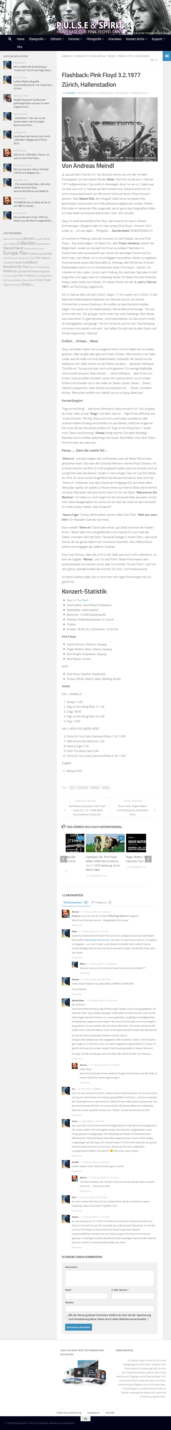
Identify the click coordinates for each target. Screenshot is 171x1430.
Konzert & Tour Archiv (90, 56)
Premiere (33, 271)
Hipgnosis (46, 258)
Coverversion (43, 244)
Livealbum (30, 262)
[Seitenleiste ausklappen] (167, 56)
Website (69, 1302)
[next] (148, 859)
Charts (5, 244)
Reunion (37, 275)
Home (20, 39)
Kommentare (77, 902)
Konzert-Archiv (135, 39)
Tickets (18, 284)
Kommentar (71, 1267)
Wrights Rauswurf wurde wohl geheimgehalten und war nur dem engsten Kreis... (31, 103)
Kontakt (110, 1413)
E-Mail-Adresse (120, 1290)
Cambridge (38, 239)
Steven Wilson (29, 280)
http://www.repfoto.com (97, 940)
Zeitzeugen (142, 56)
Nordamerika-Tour (16, 266)
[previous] (63, 859)
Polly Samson (20, 271)
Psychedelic (8, 275)
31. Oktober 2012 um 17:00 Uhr (105, 1065)
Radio (15, 275)
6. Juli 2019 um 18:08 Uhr (90, 1088)
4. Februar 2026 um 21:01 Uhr (96, 1217)
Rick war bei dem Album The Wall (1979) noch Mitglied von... (31, 171)
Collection (26, 242)
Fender (48, 253)
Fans (41, 253)
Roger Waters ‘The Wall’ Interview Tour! (140, 859)
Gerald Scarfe (24, 258)
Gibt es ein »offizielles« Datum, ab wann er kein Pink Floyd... (31, 156)
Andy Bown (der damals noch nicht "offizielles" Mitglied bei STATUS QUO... (32, 139)
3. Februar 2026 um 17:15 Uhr (105, 1177)
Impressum (93, 1413)
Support (157, 39)
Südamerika (8, 284)
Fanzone (73, 39)
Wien (32, 285)
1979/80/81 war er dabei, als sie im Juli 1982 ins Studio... (32, 204)
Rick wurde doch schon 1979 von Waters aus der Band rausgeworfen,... (33, 218)
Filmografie (94, 39)
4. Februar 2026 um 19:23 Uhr (93, 1197)
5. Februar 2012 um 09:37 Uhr (97, 979)
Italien (18, 262)
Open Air (33, 267)
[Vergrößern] (153, 101)
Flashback (95, 787)
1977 (72, 787)
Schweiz (105, 787)
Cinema (13, 244)
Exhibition (34, 254)
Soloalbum (17, 280)
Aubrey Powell (9, 238)
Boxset (28, 238)
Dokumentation (30, 248)
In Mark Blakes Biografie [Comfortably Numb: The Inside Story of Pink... (33, 84)
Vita (19, 47)
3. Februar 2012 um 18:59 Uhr (103, 963)
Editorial (56, 39)
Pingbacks (103, 902)
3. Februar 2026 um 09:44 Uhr (96, 1162)
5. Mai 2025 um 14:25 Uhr (93, 1121)
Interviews (114, 39)
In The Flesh (80, 600)
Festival (7, 258)
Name (69, 1290)
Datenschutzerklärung (69, 1413)
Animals (67, 56)
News (112, 56)
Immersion (9, 262)
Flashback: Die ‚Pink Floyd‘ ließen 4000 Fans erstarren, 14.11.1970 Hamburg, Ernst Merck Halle (103, 863)
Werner (71, 93)
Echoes (41, 248)
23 (82, 837)
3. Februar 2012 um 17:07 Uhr (95, 931)
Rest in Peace (25, 275)
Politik (7, 271)
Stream (39, 280)
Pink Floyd (125, 56)
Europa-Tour (83, 787)
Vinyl (25, 284)
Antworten (77, 925)
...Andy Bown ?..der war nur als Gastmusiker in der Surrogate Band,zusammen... (29, 121)
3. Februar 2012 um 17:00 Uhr (97, 911)
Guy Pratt (35, 258)
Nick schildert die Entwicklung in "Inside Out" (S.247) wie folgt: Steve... (33, 68)
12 (156, 60)
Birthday (19, 238)
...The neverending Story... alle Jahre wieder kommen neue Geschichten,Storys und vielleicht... (32, 187)
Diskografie (36, 39)
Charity (46, 239)
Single (9, 280)
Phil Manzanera (43, 267)
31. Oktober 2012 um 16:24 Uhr (102, 1000)
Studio (47, 280)
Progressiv (45, 271)
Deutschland (13, 248)
